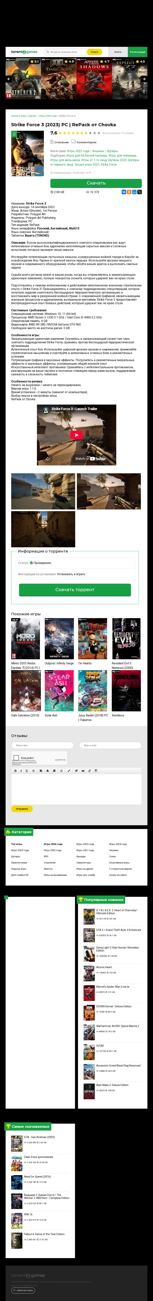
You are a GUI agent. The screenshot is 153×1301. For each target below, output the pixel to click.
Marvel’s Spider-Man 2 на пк (112, 986)
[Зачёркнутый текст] (33, 771)
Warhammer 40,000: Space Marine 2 (117, 1026)
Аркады (81, 856)
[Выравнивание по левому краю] (41, 771)
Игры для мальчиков (65, 160)
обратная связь (24, 1290)
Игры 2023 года (20, 850)
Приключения (19, 862)
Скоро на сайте (118, 875)
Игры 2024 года (118, 844)
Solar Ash (51, 715)
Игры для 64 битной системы (86, 155)
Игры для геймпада (122, 155)
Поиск (94, 52)
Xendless (118, 715)
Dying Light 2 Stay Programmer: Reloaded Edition (117, 949)
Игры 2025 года (85, 844)
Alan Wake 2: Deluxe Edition (112, 1085)
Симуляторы (83, 862)
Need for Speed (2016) (37, 1176)
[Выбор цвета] (69, 771)
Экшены (114, 850)
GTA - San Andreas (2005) (39, 1137)
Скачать (96, 183)
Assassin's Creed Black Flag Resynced (118, 1065)
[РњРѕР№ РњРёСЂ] (134, 192)
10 (99, 133)
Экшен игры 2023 (86, 164)
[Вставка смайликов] (61, 771)
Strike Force (109, 164)
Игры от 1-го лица (94, 160)
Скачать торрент (75, 589)
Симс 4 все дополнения (38, 1156)
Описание (61, 142)
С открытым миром (120, 868)
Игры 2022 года (52, 850)
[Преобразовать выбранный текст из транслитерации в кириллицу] (89, 771)
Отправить (22, 808)
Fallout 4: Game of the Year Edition (44, 1234)
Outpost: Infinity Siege (59, 663)
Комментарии (86, 142)
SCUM (100, 1045)
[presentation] (9, 79)
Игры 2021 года (85, 850)
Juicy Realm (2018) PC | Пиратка (93, 718)
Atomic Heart (104, 967)
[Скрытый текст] (76, 771)
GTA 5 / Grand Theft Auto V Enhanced (118, 929)
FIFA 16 (28, 1214)
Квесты (48, 868)
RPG (46, 856)
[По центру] (47, 771)
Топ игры (16, 844)
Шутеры (15, 856)
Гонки (112, 856)
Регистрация (137, 52)
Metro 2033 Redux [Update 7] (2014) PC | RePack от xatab (25, 666)
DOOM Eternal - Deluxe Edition (114, 1006)
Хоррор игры (18, 868)
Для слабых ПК (20, 875)
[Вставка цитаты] (83, 771)
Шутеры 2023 (117, 160)
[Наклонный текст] (21, 771)
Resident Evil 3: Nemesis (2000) (122, 666)
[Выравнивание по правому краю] (54, 771)
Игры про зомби (85, 875)
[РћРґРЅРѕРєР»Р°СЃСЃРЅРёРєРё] (129, 192)
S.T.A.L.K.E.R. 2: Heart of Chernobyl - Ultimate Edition (117, 912)
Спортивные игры (119, 862)
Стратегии (49, 862)
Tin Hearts (85, 663)
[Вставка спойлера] (96, 771)
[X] (139, 192)
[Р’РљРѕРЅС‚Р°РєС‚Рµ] (124, 192)
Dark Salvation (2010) (25, 715)
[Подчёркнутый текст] (27, 771)
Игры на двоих (84, 868)
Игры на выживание (55, 875)
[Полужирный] (15, 771)
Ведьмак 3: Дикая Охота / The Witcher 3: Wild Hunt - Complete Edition (46, 1196)
